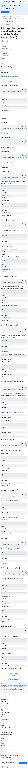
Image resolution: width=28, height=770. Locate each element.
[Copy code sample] (25, 89)
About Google (4, 755)
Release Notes (4, 717)
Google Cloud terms (6, 757)
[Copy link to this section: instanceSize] (10, 123)
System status (4, 719)
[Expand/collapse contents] (9, 45)
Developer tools (17, 16)
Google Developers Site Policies (15, 688)
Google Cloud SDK (10, 6)
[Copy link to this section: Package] (9, 72)
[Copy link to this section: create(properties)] (14, 171)
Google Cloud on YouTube (7, 747)
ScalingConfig (6, 213)
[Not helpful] (12, 21)
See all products (4, 699)
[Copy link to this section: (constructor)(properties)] (19, 85)
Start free (5, 12)
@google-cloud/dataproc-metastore (10, 76)
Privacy (10, 755)
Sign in (24, 1)
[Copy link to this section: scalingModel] (11, 152)
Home (2, 16)
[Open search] (18, 2)
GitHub (2, 725)
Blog (2, 740)
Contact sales (4, 706)
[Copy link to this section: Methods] (10, 168)
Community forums (5, 712)
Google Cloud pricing (5, 701)
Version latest (6, 63)
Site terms (15, 755)
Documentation (9, 16)
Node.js (21, 6)
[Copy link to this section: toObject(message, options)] (21, 568)
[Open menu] (2, 1)
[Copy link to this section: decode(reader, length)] (17, 220)
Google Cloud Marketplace (7, 703)
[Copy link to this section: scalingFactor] (11, 137)
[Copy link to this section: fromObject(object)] (15, 440)
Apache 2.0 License (22, 686)
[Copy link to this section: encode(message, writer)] (19, 325)
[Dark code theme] (23, 89)
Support (3, 714)
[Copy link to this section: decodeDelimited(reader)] (19, 276)
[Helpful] (10, 21)
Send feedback (6, 24)
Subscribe (23, 763)
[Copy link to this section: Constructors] (13, 82)
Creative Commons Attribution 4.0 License (17, 685)
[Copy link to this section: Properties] (11, 119)
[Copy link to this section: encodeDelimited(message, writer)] (2, 383)
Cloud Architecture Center (7, 732)
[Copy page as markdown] (7, 41)
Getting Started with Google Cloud (8, 727)
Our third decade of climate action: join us (11, 760)
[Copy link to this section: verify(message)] (13, 626)
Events (2, 743)
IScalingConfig (6, 110)
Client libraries (11, 8)
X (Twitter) (3, 745)
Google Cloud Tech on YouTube (8, 750)
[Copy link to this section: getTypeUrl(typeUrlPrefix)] (19, 490)
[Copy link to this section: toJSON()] (8, 539)
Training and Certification (6, 734)
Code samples (4, 730)
